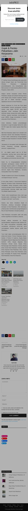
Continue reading (14, 24)
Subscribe (20, 19)
